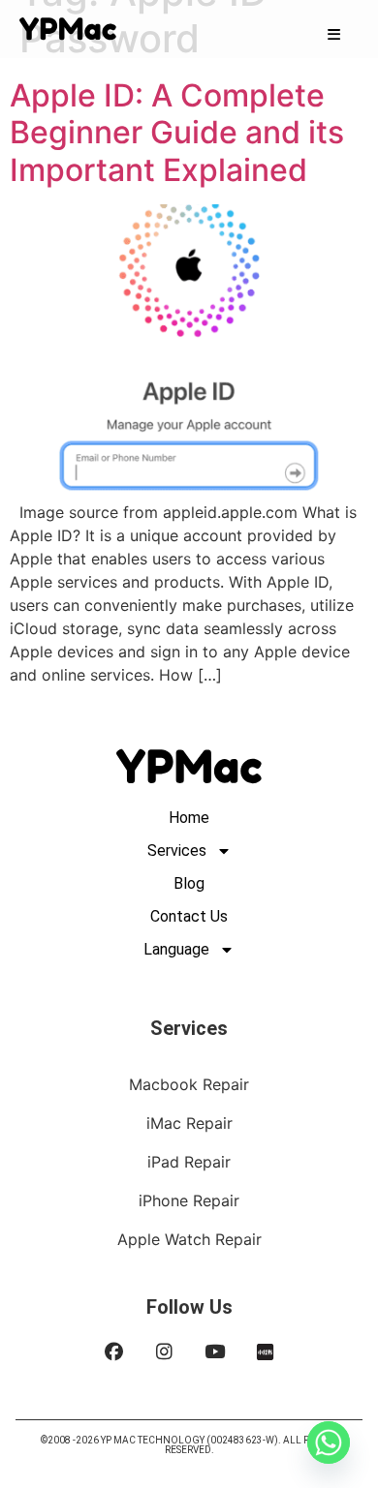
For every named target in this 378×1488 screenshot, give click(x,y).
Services (176, 850)
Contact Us (189, 916)
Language (176, 949)
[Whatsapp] (328, 1442)
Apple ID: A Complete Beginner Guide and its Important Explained (177, 132)
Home (189, 817)
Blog (189, 883)
